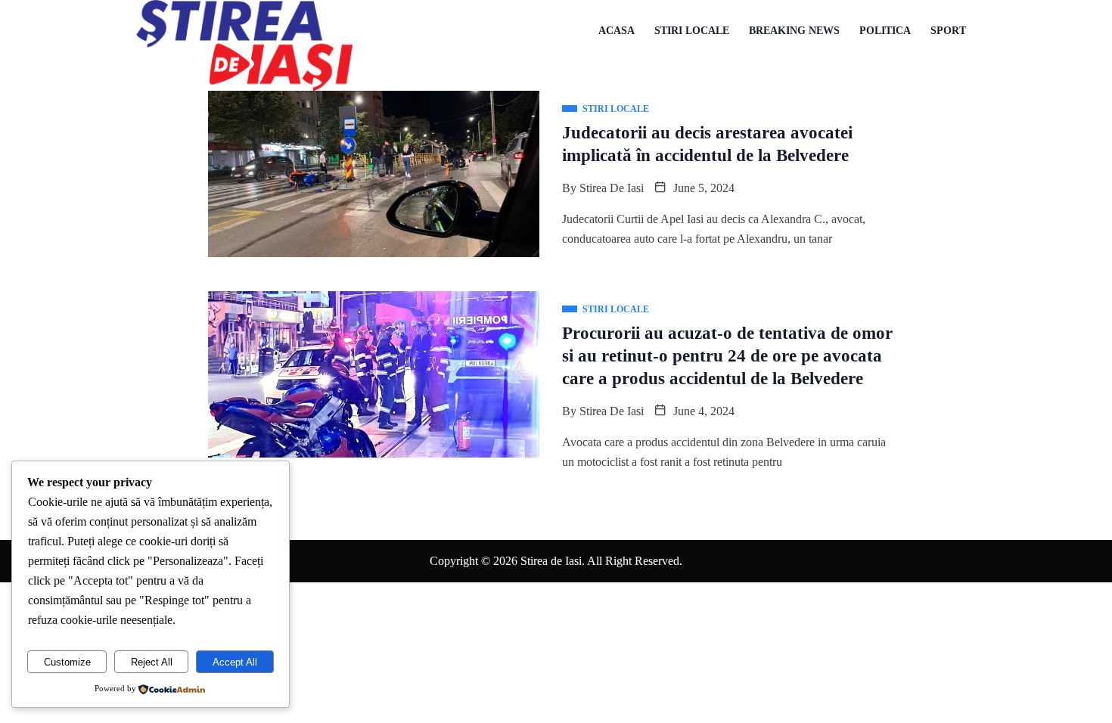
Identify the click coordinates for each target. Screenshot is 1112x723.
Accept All (235, 662)
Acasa (616, 30)
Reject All (151, 662)
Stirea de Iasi (611, 188)
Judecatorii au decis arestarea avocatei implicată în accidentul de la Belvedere (707, 144)
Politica (885, 30)
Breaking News (794, 30)
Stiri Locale (691, 30)
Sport (948, 30)
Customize (67, 662)
